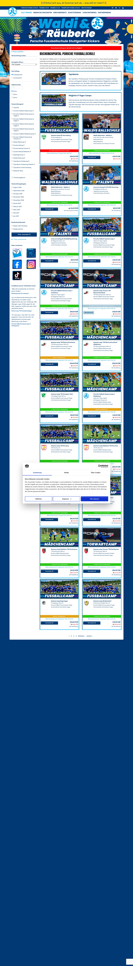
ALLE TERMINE (26, 13)
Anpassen (65, 499)
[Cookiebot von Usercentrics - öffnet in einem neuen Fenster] (99, 466)
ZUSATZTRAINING (74, 13)
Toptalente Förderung (20, 161)
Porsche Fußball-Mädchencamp (24, 134)
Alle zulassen (94, 499)
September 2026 (18, 190)
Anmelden (91, 157)
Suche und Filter (18, 51)
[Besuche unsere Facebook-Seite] (116, 8)
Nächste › (81, 636)
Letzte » (89, 636)
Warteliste (88, 312)
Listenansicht (17, 78)
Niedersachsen (18, 229)
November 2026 (18, 197)
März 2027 (16, 209)
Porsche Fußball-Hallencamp (23, 111)
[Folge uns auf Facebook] (17, 264)
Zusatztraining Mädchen (21, 151)
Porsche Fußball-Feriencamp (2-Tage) (23, 115)
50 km (15, 97)
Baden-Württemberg (20, 226)
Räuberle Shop (18, 170)
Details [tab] (66, 472)
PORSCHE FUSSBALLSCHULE (29, 8)
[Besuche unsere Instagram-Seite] (119, 8)
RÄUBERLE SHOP (44, 8)
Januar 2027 (17, 203)
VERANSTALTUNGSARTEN (42, 13)
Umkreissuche (16, 84)
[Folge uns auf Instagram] (31, 264)
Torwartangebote (19, 177)
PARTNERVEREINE (104, 13)
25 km (15, 94)
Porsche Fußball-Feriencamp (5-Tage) (23, 129)
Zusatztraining (18, 145)
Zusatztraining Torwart (21, 148)
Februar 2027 (17, 206)
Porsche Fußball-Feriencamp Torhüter (22, 138)
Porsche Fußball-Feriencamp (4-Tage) (23, 124)
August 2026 (17, 187)
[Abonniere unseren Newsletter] (112, 8)
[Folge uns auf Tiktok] (17, 275)
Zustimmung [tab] (37, 472)
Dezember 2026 (18, 200)
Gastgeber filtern (17, 62)
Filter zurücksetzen (20, 239)
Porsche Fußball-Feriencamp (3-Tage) (23, 119)
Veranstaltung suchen (18, 55)
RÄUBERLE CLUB (55, 8)
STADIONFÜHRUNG (90, 13)
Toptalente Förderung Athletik (23, 164)
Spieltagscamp (18, 155)
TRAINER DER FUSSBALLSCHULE (70, 8)
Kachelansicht (17, 74)
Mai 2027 (16, 213)
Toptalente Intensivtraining (22, 167)
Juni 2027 (16, 216)
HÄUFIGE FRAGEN (86, 8)
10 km (15, 91)
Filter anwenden (23, 234)
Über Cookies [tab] (95, 472)
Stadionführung (18, 158)
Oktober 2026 (17, 193)
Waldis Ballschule (19, 142)
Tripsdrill (16, 107)
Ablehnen (38, 499)
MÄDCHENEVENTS (60, 13)
